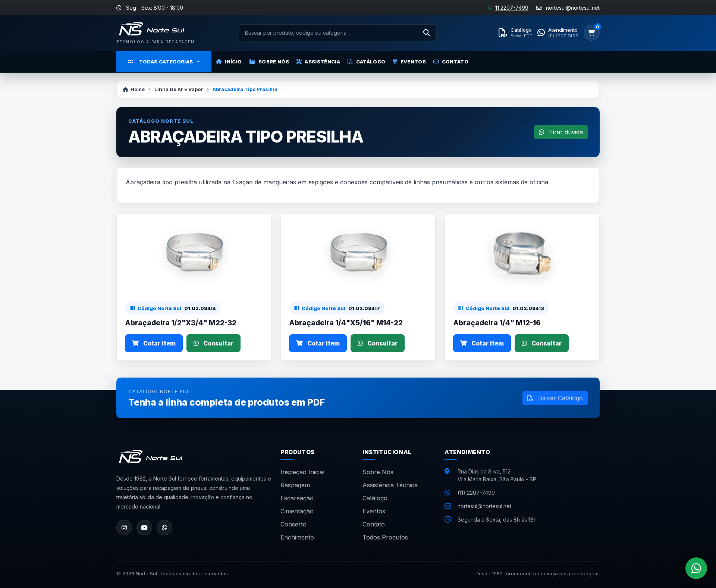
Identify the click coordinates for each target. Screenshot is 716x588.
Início (233, 62)
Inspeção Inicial (302, 472)
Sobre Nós (273, 62)
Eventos (413, 62)
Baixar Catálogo (559, 398)
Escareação (297, 498)
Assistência (322, 62)
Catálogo (371, 62)
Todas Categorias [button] (166, 62)
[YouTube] (144, 527)
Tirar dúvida (565, 132)
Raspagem (295, 485)
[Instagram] (124, 527)
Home (138, 89)
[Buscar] (426, 33)
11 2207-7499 (511, 7)
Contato (455, 62)
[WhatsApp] (164, 527)
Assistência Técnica (390, 485)
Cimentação (297, 511)
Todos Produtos (385, 537)
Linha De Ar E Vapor (178, 89)
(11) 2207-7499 (476, 493)
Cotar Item (159, 343)
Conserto (293, 524)
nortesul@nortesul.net (484, 506)
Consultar (217, 343)
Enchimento (297, 537)
